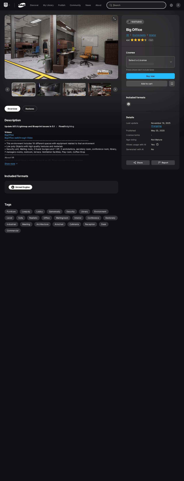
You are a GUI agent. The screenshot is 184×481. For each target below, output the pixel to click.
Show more (10, 163)
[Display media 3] (99, 89)
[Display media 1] (48, 89)
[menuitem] (34, 5)
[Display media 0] (23, 89)
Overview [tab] (12, 109)
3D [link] (127, 35)
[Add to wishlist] (172, 84)
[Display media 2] (74, 89)
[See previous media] (7, 89)
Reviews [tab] (30, 109)
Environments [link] (139, 35)
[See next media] (115, 89)
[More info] (157, 144)
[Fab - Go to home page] (21, 5)
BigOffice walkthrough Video (19, 138)
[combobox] (138, 5)
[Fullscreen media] (114, 19)
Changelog (156, 126)
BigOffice (9, 135)
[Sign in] (178, 5)
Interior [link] (152, 35)
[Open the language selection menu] (171, 5)
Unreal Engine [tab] (22, 187)
